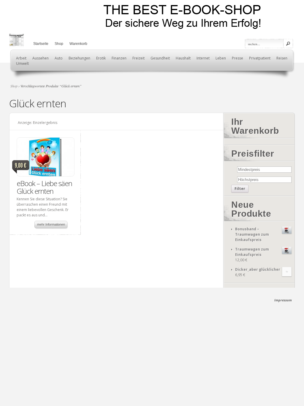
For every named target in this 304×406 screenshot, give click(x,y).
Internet (203, 58)
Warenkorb (78, 44)
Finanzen (119, 58)
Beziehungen (79, 58)
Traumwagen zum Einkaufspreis (252, 252)
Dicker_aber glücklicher (257, 269)
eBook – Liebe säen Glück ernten (44, 187)
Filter (240, 188)
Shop (59, 44)
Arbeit (21, 58)
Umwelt (22, 63)
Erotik (101, 58)
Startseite (40, 44)
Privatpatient (259, 58)
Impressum (283, 300)
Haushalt (183, 58)
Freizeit (138, 58)
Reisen (281, 58)
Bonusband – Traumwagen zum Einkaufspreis (252, 234)
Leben (221, 58)
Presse (237, 58)
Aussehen (40, 58)
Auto (59, 58)
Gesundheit (160, 58)
